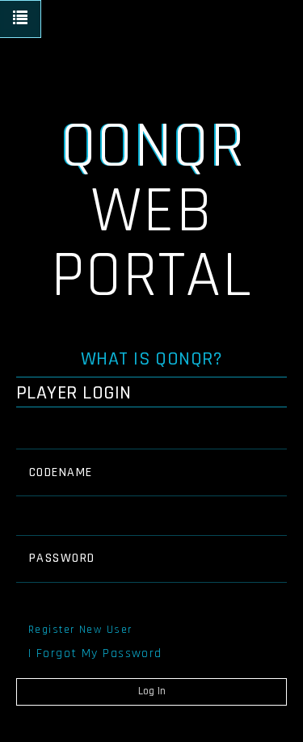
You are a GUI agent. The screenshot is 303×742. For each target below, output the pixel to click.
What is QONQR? (152, 359)
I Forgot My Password (95, 653)
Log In (152, 691)
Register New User (80, 629)
